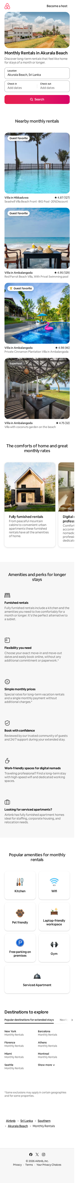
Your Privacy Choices (48, 1164)
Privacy (17, 1164)
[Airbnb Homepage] (7, 6)
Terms (29, 1164)
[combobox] (37, 75)
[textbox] (20, 88)
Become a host (57, 6)
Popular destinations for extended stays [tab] (29, 1019)
